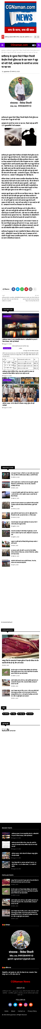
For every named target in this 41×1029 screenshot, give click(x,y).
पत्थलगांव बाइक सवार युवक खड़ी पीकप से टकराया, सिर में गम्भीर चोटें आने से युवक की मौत (24, 523)
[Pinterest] (26, 289)
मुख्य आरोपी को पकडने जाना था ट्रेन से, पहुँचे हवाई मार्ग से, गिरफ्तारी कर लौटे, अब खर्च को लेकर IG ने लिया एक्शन (24, 514)
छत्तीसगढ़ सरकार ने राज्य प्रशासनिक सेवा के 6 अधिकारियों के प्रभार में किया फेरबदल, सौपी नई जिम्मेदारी (19, 340)
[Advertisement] (20, 264)
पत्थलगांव (31, 714)
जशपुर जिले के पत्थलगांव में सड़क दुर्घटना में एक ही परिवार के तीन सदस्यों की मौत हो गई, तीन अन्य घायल (20, 661)
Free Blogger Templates (26, 1024)
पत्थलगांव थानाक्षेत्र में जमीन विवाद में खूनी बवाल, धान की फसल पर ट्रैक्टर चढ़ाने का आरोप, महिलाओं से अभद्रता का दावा (24, 532)
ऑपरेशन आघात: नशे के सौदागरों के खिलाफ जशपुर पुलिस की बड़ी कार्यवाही (18, 404)
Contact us (21, 1011)
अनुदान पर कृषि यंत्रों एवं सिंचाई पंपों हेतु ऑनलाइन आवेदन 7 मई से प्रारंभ (24, 542)
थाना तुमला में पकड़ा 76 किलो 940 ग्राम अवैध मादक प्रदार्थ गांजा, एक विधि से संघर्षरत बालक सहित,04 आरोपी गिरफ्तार (25, 474)
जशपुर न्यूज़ (22, 714)
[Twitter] (18, 289)
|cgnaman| (12, 1015)
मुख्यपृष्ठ (3, 50)
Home (6, 1011)
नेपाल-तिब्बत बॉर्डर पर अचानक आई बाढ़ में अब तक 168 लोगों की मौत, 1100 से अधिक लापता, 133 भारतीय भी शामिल (24, 864)
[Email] (30, 289)
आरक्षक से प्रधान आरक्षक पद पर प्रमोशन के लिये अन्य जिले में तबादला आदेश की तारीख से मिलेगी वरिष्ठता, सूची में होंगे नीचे (24, 504)
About (13, 1011)
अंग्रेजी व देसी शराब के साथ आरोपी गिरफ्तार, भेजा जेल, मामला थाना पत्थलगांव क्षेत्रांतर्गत (23, 561)
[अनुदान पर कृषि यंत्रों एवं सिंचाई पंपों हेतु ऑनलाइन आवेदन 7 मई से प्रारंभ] (6, 543)
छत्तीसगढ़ (6, 714)
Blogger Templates (17, 1023)
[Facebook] (13, 289)
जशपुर (14, 714)
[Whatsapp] (22, 289)
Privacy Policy (32, 1011)
